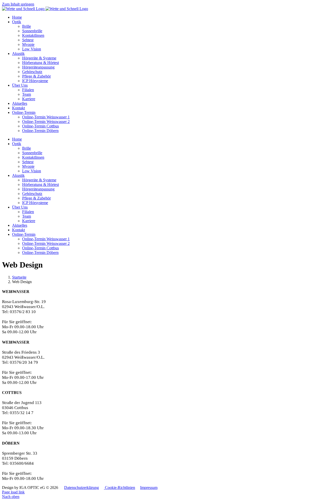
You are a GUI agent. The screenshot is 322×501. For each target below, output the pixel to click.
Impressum (148, 487)
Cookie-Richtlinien (119, 487)
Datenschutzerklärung (81, 487)
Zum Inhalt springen (18, 4)
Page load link (13, 492)
